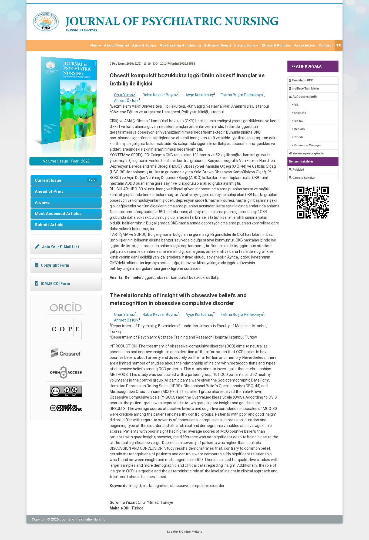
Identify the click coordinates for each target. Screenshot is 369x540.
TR (338, 45)
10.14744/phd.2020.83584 (177, 63)
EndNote (299, 112)
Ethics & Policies (276, 45)
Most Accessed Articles (58, 213)
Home (95, 45)
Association (304, 45)
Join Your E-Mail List (60, 247)
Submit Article (49, 224)
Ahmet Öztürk (126, 100)
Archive (42, 202)
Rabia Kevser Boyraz (160, 95)
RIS (295, 104)
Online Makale (191, 532)
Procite (298, 137)
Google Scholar (303, 177)
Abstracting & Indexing (180, 45)
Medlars (299, 129)
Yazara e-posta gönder (308, 153)
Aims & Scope (144, 45)
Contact (325, 45)
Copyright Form (55, 265)
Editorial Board (217, 45)
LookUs (172, 532)
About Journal (116, 45)
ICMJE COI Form (55, 283)
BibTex (298, 120)
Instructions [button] (245, 45)
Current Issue (65, 180)
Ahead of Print (49, 191)
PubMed (298, 169)
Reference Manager (307, 145)
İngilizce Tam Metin (305, 88)
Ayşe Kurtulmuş (199, 95)
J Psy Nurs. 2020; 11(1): (126, 63)
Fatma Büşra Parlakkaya (242, 95)
